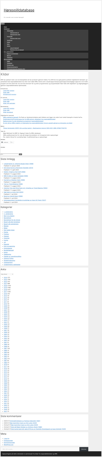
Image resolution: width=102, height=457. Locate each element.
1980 (5, 362)
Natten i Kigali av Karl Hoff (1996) (14, 172)
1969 (5, 381)
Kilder (8, 61)
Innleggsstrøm (8, 440)
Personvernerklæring (12, 67)
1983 (5, 356)
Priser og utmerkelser (12, 53)
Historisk (6, 238)
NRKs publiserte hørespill (10, 117)
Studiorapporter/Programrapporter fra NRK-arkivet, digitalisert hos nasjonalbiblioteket (29, 119)
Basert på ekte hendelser (12, 222)
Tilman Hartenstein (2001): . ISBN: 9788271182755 (35, 128)
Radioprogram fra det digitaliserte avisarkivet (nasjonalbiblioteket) (23, 121)
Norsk (6, 252)
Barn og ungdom (9, 216)
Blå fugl (9, 55)
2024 (5, 277)
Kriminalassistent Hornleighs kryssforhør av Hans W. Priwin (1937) (25, 200)
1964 (5, 389)
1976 (5, 369)
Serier (8, 42)
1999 (5, 326)
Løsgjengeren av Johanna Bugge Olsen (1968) (18, 164)
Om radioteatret (8, 51)
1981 (5, 360)
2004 (5, 316)
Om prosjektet (8, 59)
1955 (5, 397)
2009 (5, 306)
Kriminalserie (8, 248)
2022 (5, 281)
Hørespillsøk (10, 30)
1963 (5, 391)
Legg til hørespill (14, 48)
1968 (5, 383)
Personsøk (9, 36)
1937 (5, 411)
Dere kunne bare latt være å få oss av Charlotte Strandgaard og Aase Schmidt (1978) (38, 429)
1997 (5, 330)
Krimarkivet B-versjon (9, 94)
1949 (5, 407)
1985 (5, 352)
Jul (5, 242)
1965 (5, 387)
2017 (5, 291)
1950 (5, 405)
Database (7, 29)
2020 (5, 285)
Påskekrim (9, 57)
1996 (5, 332)
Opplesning (7, 254)
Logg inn (6, 438)
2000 (5, 324)
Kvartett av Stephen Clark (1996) (14, 180)
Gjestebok (9, 63)
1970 (5, 379)
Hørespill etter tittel (15, 34)
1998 (5, 328)
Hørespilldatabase (19, 10)
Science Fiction (8, 258)
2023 (5, 279)
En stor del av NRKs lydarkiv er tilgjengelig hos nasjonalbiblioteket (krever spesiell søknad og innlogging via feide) (37, 123)
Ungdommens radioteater (12, 264)
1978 (5, 364)
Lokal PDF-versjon (8, 90)
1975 (5, 371)
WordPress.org (8, 444)
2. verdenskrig (8, 214)
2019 (5, 287)
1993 (5, 338)
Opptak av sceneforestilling (12, 256)
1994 (5, 336)
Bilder (5, 228)
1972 (5, 377)
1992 (5, 340)
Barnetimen (7, 218)
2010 (5, 304)
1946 (5, 409)
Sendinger (9, 40)
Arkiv (8, 44)
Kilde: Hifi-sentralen (9, 103)
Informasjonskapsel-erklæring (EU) (16, 69)
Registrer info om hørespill (17, 49)
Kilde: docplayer (8, 112)
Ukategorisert (8, 262)
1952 (5, 401)
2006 (5, 312)
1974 (5, 373)
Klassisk (6, 244)
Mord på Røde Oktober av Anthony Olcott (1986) (26, 427)
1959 (5, 395)
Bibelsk (6, 226)
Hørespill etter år (14, 32)
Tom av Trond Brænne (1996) (13, 184)
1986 (5, 350)
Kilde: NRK (6, 92)
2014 (5, 296)
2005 (5, 314)
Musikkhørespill (9, 250)
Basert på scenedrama (11, 224)
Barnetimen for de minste (12, 220)
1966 (5, 385)
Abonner (83, 449)
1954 (5, 399)
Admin (8, 46)
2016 (5, 294)
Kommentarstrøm (9, 442)
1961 (5, 393)
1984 (5, 354)
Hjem (5, 27)
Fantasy (6, 234)
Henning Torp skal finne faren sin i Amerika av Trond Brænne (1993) (25, 188)
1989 (5, 344)
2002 (5, 320)
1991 (5, 342)
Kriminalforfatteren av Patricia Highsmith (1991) (25, 421)
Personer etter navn (15, 38)
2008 (5, 308)
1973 (5, 375)
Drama (6, 232)
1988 (5, 346)
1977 (5, 367)
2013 (5, 298)
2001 (5, 322)
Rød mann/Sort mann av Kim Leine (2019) (23, 423)
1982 (5, 358)
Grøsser (6, 236)
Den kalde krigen (9, 230)
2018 (5, 289)
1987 (5, 348)
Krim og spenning (9, 246)
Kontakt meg (10, 65)
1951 (5, 403)
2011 (5, 302)
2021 (5, 283)
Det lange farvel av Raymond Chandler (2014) (18, 168)
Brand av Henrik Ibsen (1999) (13, 196)
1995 (5, 334)
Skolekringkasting (9, 260)
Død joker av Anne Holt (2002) (13, 192)
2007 (5, 310)
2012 (5, 300)
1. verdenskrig (8, 212)
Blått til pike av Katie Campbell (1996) (16, 176)
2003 (5, 318)
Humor (6, 240)
